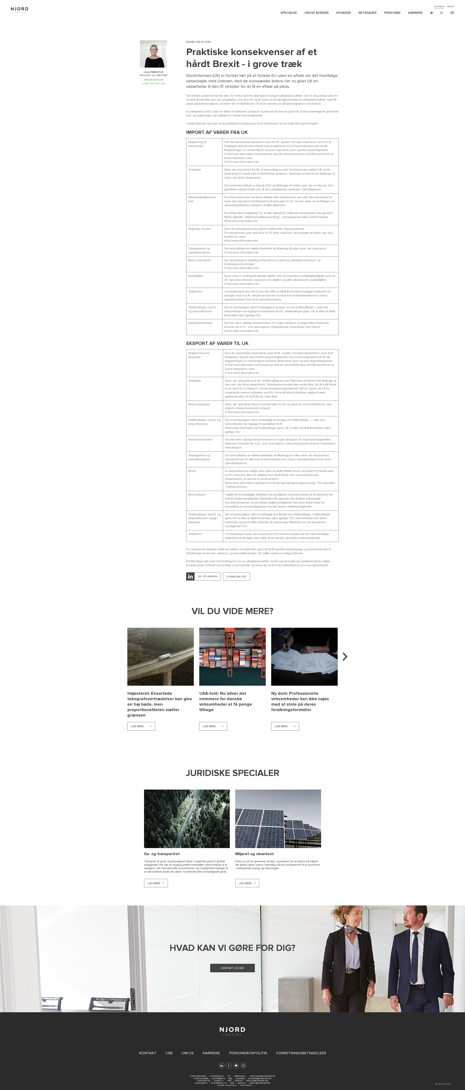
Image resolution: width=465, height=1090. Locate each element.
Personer (392, 12)
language (431, 13)
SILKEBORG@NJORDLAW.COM (259, 1079)
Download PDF (236, 576)
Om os (188, 1053)
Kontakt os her (232, 968)
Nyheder (343, 12)
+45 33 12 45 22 (230, 1086)
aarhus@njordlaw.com (260, 1083)
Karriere (415, 12)
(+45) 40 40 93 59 (153, 79)
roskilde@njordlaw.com (257, 1081)
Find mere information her (243, 154)
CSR (169, 1053)
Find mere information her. (243, 162)
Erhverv (439, 6)
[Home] (19, 10)
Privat (450, 6)
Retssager (368, 12)
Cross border (316, 12)
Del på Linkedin (207, 576)
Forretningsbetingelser (301, 1053)
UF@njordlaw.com (153, 83)
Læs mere (143, 726)
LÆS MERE (153, 883)
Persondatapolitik (248, 1053)
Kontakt (147, 1053)
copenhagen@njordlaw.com (262, 1076)
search (441, 13)
